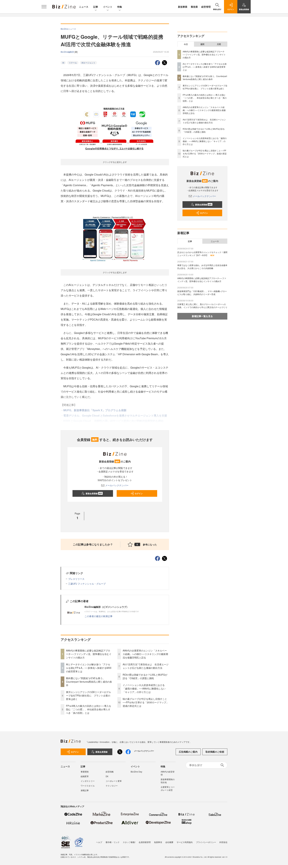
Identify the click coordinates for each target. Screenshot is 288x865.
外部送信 (223, 842)
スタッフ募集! (129, 842)
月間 (219, 44)
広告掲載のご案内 (188, 751)
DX (107, 776)
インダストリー (88, 780)
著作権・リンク (113, 842)
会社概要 (169, 842)
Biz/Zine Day (136, 771)
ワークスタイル (88, 785)
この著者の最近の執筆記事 (98, 616)
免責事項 (158, 842)
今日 (186, 44)
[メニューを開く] (44, 6)
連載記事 (85, 790)
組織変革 (85, 776)
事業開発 (85, 771)
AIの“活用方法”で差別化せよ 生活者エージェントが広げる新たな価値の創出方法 (145, 666)
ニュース (83, 6)
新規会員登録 (94, 493)
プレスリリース (76, 578)
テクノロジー (112, 785)
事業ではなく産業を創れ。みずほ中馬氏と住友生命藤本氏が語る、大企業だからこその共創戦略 (202, 267)
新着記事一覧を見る (202, 316)
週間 (202, 44)
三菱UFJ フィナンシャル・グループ (87, 583)
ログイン (139, 493)
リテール (73, 62)
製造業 (194, 6)
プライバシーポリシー (206, 842)
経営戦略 (110, 771)
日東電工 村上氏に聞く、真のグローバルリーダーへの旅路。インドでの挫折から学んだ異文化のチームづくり (202, 306)
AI (63, 62)
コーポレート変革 (114, 780)
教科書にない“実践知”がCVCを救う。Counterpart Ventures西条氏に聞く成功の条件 (89, 681)
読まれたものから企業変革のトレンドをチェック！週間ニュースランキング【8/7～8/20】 (202, 254)
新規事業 (182, 6)
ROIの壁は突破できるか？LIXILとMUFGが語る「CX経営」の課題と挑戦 (145, 676)
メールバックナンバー (116, 485)
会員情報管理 (145, 842)
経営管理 (206, 6)
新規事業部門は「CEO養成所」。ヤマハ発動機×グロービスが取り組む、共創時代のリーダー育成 (202, 293)
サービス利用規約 (185, 842)
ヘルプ (99, 842)
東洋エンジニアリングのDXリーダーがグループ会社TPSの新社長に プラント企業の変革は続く (88, 695)
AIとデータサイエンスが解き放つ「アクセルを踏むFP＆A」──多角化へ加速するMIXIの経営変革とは (88, 668)
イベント (107, 6)
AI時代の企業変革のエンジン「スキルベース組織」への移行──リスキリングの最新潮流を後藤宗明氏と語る (145, 654)
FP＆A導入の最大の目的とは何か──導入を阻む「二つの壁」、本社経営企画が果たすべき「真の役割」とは (88, 709)
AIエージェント (88, 62)
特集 (119, 6)
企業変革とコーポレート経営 (168, 788)
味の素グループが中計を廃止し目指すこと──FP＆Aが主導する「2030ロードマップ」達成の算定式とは (145, 702)
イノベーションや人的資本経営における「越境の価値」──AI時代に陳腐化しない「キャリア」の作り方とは (144, 688)
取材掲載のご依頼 (215, 751)
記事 (95, 6)
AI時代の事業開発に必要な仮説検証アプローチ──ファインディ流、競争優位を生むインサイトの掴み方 (88, 654)
